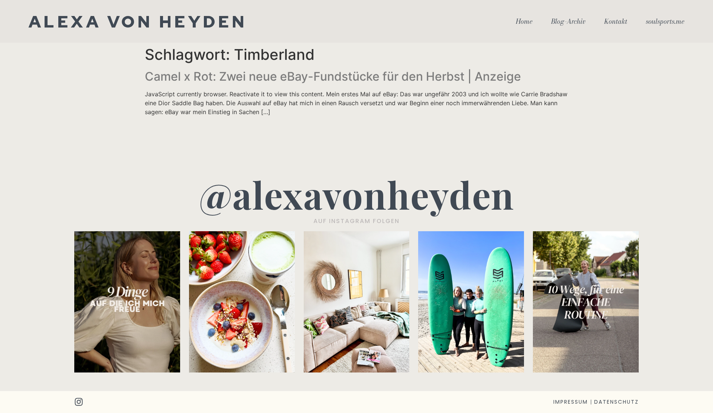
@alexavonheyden (356, 194)
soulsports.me (665, 21)
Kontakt (615, 21)
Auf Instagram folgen (356, 221)
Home (524, 21)
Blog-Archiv (568, 21)
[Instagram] (78, 401)
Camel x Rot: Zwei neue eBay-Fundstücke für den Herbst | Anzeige (333, 76)
